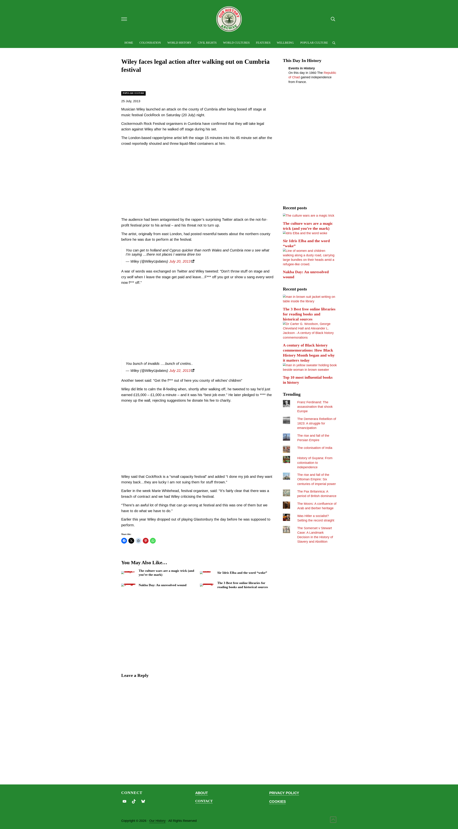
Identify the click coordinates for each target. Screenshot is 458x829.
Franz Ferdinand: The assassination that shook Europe (315, 406)
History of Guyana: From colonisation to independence (314, 462)
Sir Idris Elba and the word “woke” (242, 572)
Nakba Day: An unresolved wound (162, 585)
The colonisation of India (314, 448)
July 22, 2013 (180, 371)
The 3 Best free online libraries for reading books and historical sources (242, 585)
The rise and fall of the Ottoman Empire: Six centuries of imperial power (316, 479)
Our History (157, 821)
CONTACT (204, 801)
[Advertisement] (197, 186)
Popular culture (133, 93)
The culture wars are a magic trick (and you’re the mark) (166, 572)
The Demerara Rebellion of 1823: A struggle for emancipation (316, 423)
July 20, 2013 (180, 261)
